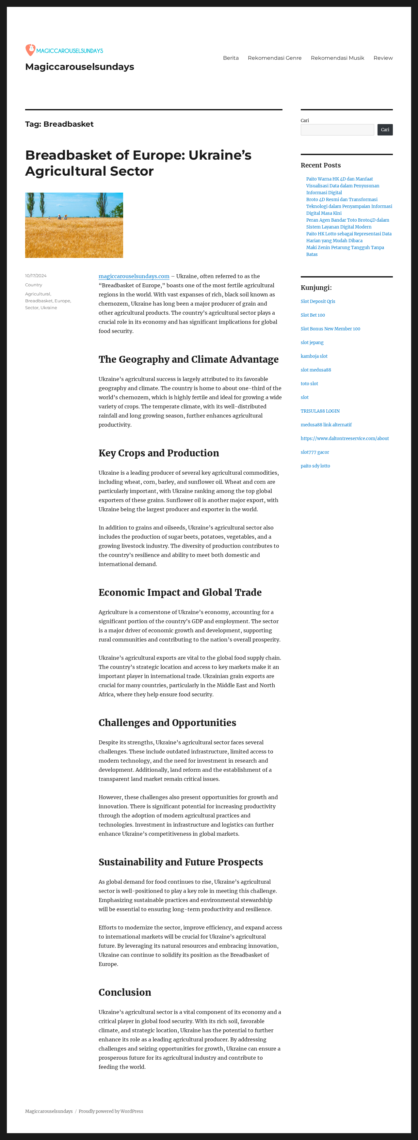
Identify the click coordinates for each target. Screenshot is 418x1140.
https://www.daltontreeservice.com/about (345, 438)
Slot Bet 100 (313, 315)
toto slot (309, 384)
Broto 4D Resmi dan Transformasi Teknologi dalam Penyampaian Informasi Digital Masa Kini (349, 206)
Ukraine (48, 307)
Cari (305, 120)
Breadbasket (39, 300)
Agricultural (37, 293)
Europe (62, 300)
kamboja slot (314, 356)
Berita (231, 58)
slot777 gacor (315, 452)
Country (33, 284)
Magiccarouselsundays (79, 66)
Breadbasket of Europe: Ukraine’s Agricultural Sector (138, 163)
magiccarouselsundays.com (134, 276)
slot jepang (312, 342)
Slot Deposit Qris (318, 301)
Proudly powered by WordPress (111, 1111)
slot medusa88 (316, 370)
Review (383, 58)
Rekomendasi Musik (337, 58)
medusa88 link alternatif (326, 425)
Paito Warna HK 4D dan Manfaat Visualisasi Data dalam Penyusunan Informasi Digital (342, 186)
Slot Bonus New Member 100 (330, 329)
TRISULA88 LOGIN (320, 411)
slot (305, 397)
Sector (32, 307)
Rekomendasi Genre (275, 58)
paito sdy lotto (315, 466)
